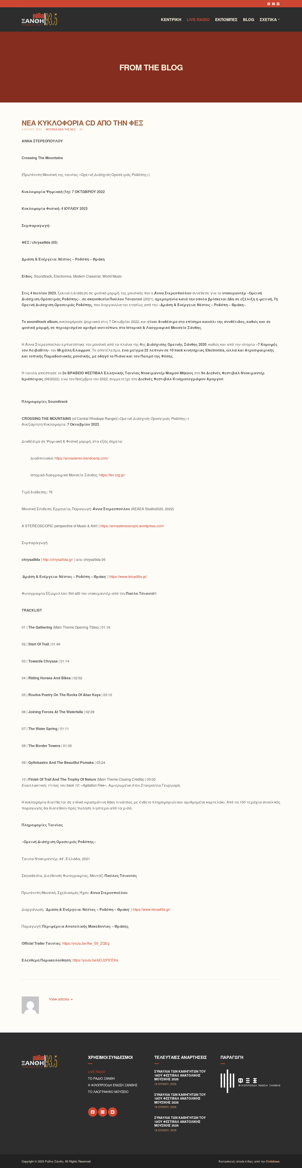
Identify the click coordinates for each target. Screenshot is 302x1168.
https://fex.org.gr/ (112, 474)
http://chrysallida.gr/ (58, 559)
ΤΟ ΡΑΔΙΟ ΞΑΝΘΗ (101, 1078)
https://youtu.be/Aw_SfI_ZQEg (85, 943)
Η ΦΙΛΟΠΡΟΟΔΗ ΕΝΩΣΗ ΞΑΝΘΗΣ (112, 1085)
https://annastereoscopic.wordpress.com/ (132, 525)
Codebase (272, 1161)
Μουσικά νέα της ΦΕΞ (61, 129)
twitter (278, 3)
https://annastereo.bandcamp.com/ (81, 458)
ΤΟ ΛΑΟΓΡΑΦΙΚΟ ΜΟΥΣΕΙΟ (108, 1091)
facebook (268, 3)
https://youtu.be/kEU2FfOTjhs (95, 960)
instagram (273, 3)
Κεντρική (171, 19)
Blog (248, 19)
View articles (59, 999)
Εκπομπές (226, 19)
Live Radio (198, 19)
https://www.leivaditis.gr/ (128, 576)
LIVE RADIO (96, 1072)
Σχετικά (268, 19)
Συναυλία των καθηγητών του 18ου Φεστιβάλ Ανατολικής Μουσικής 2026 (180, 1075)
